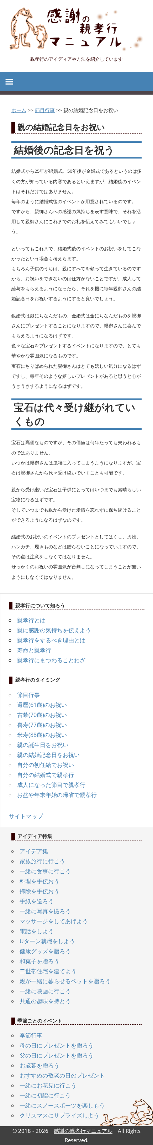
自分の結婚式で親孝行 (45, 775)
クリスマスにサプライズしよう (59, 1115)
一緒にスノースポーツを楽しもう (62, 1105)
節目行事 (28, 695)
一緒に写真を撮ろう (45, 911)
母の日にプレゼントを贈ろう (57, 1045)
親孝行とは (31, 620)
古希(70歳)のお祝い (42, 715)
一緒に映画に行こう (45, 991)
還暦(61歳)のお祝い (42, 705)
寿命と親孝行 (34, 650)
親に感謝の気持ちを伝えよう (54, 630)
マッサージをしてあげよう (54, 921)
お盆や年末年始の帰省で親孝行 (57, 795)
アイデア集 (34, 851)
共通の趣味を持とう (45, 1001)
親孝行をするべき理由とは (51, 640)
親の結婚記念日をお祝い (48, 755)
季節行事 (31, 1035)
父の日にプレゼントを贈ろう (57, 1055)
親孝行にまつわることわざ (51, 660)
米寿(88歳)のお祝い (42, 735)
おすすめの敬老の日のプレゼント (62, 1075)
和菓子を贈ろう (39, 961)
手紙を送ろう (37, 901)
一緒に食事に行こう (45, 871)
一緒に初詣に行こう (45, 1095)
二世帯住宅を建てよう (48, 971)
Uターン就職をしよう (47, 941)
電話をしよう (37, 931)
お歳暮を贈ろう (39, 1065)
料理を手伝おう (39, 881)
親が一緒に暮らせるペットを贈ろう (65, 981)
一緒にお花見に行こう (48, 1085)
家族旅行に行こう (42, 861)
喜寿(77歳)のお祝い (42, 725)
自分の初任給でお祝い (45, 765)
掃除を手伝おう (39, 891)
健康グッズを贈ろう (45, 951)
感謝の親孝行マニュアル (83, 1130)
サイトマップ (26, 816)
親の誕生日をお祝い (42, 745)
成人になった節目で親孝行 (51, 785)
